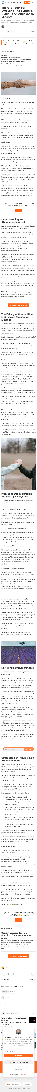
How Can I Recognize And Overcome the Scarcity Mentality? (16, 942)
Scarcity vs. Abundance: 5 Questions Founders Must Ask (16, 934)
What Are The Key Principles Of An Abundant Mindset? (14, 944)
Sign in (33, 2)
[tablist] (8, 991)
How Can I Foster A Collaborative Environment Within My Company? (17, 940)
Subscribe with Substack (20, 1062)
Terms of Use (26, 1066)
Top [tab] (3, 1013)
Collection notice (30, 1080)
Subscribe (27, 2)
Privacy (17, 1080)
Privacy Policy (18, 1069)
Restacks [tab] (12, 992)
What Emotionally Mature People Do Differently (14, 1019)
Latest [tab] (8, 1013)
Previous (6, 979)
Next (31, 979)
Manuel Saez (9, 26)
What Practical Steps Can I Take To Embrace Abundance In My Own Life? (17, 947)
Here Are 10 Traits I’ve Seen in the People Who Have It (13, 1023)
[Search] (34, 1013)
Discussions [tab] (14, 1013)
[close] (32, 1029)
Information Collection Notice (21, 1068)
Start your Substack (14, 1084)
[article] (18, 1023)
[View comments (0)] (9, 31)
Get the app (26, 1084)
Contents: (4, 938)
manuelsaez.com (17, 904)
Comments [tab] (5, 992)
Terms (22, 1080)
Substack (10, 1088)
